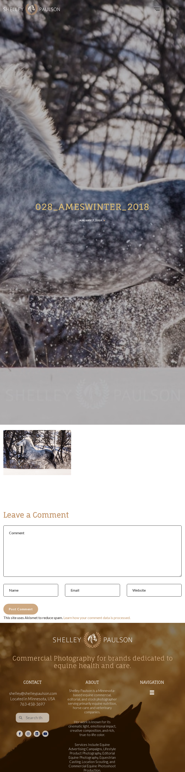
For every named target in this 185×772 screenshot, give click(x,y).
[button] (152, 693)
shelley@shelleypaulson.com (33, 693)
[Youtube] (45, 734)
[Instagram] (28, 734)
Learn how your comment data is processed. (96, 617)
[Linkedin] (37, 734)
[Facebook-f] (19, 734)
